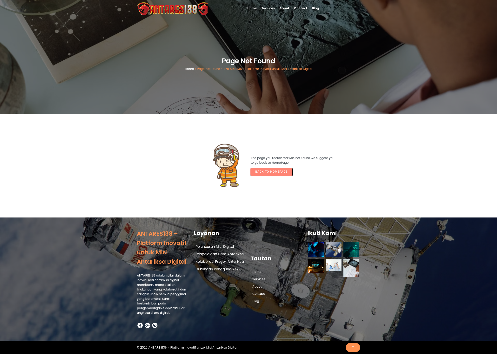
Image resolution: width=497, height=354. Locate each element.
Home (189, 69)
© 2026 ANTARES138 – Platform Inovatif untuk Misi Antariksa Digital (187, 347)
